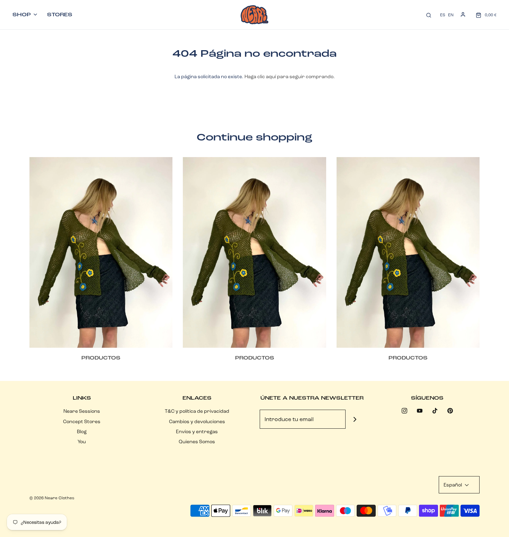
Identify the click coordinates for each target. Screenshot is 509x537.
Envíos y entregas (197, 431)
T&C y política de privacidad (197, 411)
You (82, 441)
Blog (82, 431)
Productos (100, 358)
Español (453, 485)
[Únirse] (355, 419)
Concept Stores (81, 421)
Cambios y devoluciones (197, 421)
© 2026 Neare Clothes (51, 497)
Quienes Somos (197, 441)
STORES (59, 14)
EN (451, 14)
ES (442, 14)
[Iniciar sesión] (463, 14)
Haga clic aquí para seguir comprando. (289, 76)
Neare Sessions (81, 411)
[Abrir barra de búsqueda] (428, 14)
